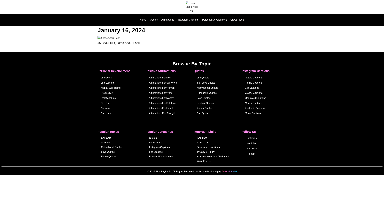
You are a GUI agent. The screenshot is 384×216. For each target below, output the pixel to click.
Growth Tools (237, 19)
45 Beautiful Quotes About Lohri (119, 43)
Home (143, 19)
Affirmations (167, 19)
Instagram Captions (188, 19)
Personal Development (214, 19)
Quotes (154, 19)
